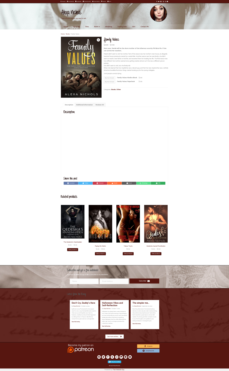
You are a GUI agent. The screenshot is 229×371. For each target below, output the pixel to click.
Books (96, 26)
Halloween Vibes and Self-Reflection (112, 304)
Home (66, 26)
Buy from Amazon (109, 78)
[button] (144, 281)
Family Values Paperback (126, 81)
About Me (76, 26)
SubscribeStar (96, 1)
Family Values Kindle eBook (127, 77)
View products (72, 249)
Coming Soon (122, 26)
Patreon (104, 1)
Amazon (63, 1)
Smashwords (71, 1)
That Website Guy (118, 369)
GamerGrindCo (87, 1)
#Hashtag (108, 26)
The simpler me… (140, 303)
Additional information (84, 105)
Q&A (133, 26)
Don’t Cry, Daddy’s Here (83, 303)
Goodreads (78, 1)
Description (69, 105)
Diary (87, 26)
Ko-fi (110, 1)
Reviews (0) (100, 105)
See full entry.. (76, 322)
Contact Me (145, 26)
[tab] (69, 105)
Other (118, 89)
